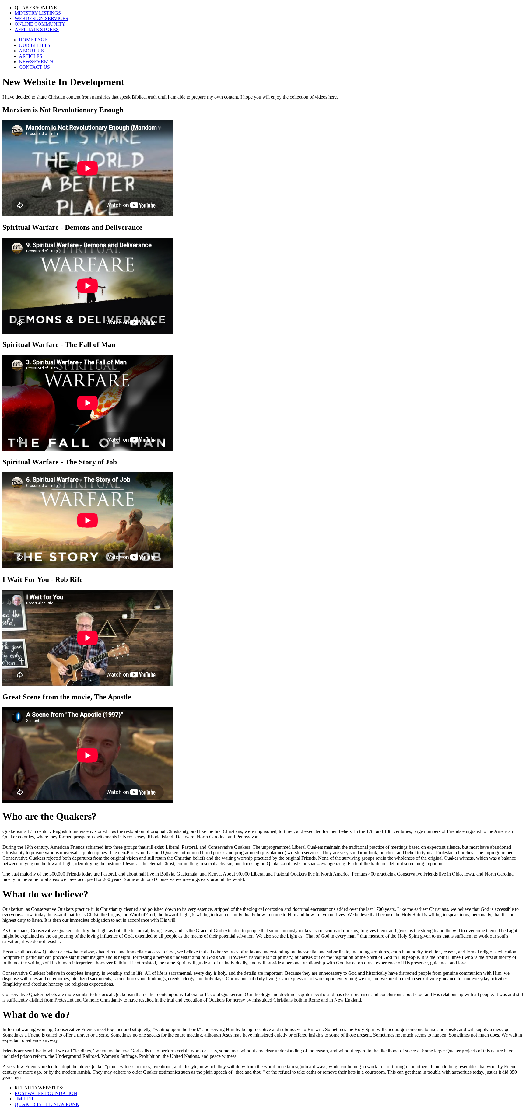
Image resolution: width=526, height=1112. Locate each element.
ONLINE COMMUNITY (40, 23)
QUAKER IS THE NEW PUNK (47, 1104)
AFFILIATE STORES (37, 29)
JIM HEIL (25, 1098)
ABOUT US (31, 50)
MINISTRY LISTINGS (38, 13)
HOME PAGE (33, 39)
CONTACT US (34, 67)
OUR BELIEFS (34, 45)
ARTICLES (30, 56)
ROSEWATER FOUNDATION (46, 1093)
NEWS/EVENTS (36, 61)
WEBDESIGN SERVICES (41, 18)
